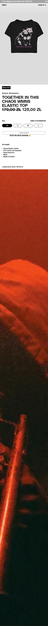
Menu (4, 5)
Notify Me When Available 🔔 (20, 135)
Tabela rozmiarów (38, 121)
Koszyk (42, 5)
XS (9, 126)
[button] (45, 5)
